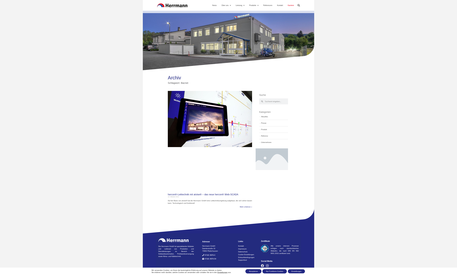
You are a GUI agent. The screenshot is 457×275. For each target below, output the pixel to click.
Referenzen (267, 5)
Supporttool (242, 260)
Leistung (239, 5)
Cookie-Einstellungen (246, 254)
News (214, 5)
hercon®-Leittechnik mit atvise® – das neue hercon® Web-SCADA (203, 194)
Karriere (291, 5)
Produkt (264, 129)
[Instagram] (267, 265)
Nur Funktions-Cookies (274, 271)
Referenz (264, 136)
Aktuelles (264, 117)
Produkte (252, 5)
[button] (298, 5)
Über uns (225, 5)
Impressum (242, 249)
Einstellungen (222, 272)
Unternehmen (266, 142)
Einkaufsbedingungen (246, 257)
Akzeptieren (253, 271)
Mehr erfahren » (246, 207)
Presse (263, 123)
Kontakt (280, 5)
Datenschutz (243, 252)
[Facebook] (262, 265)
